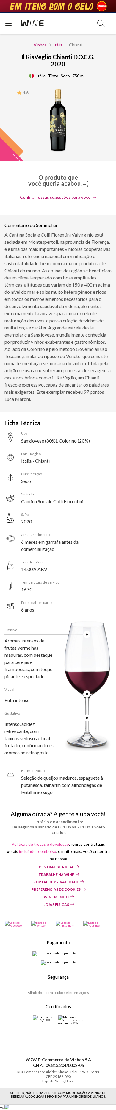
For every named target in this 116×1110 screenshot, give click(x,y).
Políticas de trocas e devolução (40, 844)
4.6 (26, 92)
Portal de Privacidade (56, 882)
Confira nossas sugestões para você (55, 197)
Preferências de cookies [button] (56, 889)
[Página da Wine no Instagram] (66, 924)
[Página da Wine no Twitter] (40, 924)
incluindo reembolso (37, 851)
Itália (57, 44)
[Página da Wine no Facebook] (15, 924)
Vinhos (40, 44)
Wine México (56, 897)
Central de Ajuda (56, 867)
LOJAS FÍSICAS (56, 904)
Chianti (75, 44)
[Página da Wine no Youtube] (93, 924)
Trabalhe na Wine (56, 874)
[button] (101, 23)
